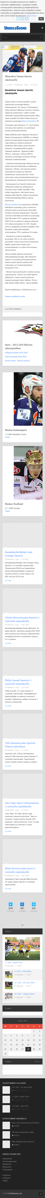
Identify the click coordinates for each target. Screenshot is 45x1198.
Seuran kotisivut (23, 361)
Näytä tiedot (31, 16)
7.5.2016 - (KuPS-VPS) (13, 963)
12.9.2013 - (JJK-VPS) (20, 1106)
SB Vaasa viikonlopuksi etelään (23, 1132)
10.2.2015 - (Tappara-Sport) (24, 994)
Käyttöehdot (7, 1159)
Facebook (6, 1175)
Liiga (26, 85)
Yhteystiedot (7, 1170)
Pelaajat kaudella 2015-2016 (16, 353)
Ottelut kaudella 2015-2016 (15, 357)
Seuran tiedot (10, 361)
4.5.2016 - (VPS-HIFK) (23, 971)
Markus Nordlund (29, 121)
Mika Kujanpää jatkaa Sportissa (23, 1142)
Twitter (5, 1181)
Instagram (6, 1178)
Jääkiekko (19, 997)
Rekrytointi (6, 1167)
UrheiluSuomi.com (15, 1193)
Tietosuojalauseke (9, 1161)
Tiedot (7, 437)
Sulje (41, 18)
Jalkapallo (10, 966)
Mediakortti (6, 1164)
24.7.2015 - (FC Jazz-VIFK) (24, 983)
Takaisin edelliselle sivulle (15, 296)
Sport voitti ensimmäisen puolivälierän (25, 1123)
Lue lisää (8, 580)
